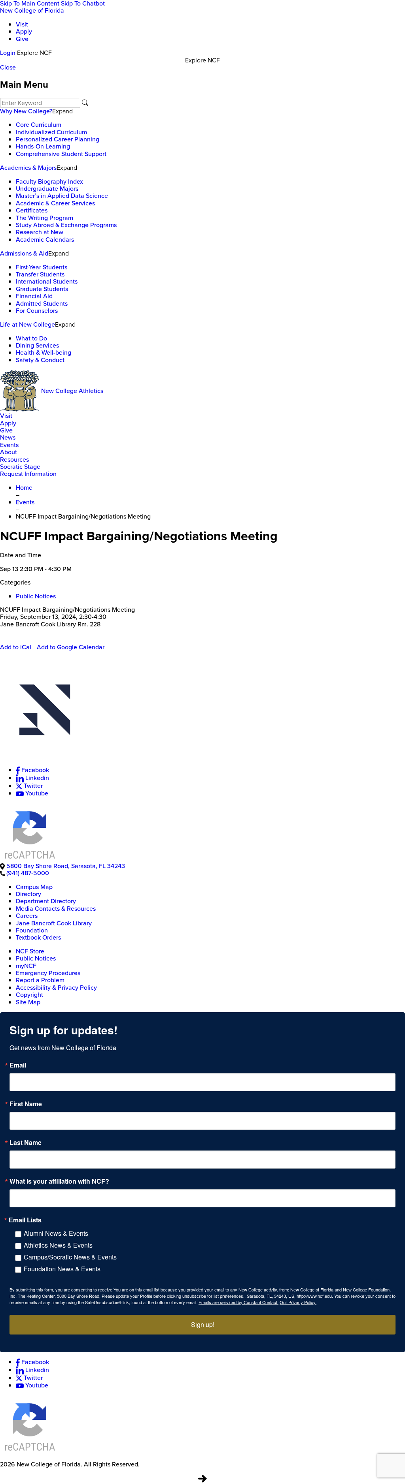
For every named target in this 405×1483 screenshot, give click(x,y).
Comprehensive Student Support (61, 153)
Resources (14, 459)
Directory (28, 893)
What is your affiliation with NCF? (59, 1181)
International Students (47, 281)
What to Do (31, 338)
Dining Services (37, 345)
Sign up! (202, 1324)
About (8, 452)
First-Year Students (41, 267)
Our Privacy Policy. (298, 1302)
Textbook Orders (38, 937)
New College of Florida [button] (32, 10)
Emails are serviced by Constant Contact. (238, 1302)
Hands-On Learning (43, 146)
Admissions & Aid (24, 253)
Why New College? (26, 111)
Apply (24, 31)
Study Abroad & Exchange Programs (66, 224)
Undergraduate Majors (47, 188)
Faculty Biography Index (49, 181)
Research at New (39, 232)
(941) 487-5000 (27, 873)
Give (22, 38)
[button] (202, 715)
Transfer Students (40, 274)
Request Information (28, 473)
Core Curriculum (38, 124)
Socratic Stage (20, 466)
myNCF (26, 965)
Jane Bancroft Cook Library (54, 923)
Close (8, 67)
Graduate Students (42, 288)
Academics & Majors (28, 167)
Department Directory (46, 901)
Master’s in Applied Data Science (62, 195)
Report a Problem (40, 980)
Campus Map (34, 886)
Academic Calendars (45, 239)
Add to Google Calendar (70, 647)
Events (9, 444)
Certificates (31, 210)
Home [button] (24, 487)
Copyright (29, 994)
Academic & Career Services (55, 203)
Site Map (28, 1002)
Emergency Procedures (48, 972)
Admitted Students (42, 303)
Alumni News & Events (56, 1233)
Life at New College (27, 324)
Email (17, 1065)
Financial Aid (34, 296)
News (7, 437)
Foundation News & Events (62, 1268)
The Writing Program (44, 217)
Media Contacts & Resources (56, 908)
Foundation (32, 930)
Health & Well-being (43, 352)
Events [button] (25, 502)
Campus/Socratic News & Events (70, 1256)
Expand (62, 111)
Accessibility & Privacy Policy (56, 987)
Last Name (25, 1142)
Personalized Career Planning (57, 139)
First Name (25, 1104)
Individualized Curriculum (51, 132)
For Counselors (37, 310)
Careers (27, 915)
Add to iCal (15, 647)
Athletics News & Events (58, 1245)
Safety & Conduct (40, 360)
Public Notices (36, 596)
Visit (22, 24)
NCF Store (30, 951)
